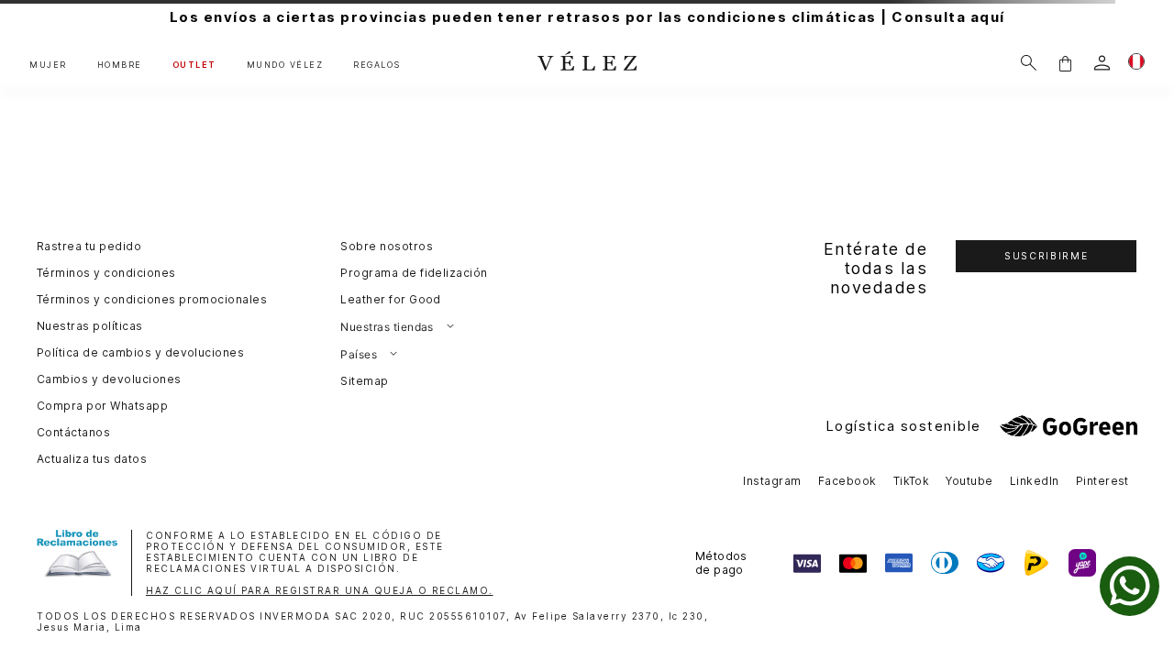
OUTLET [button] (194, 65)
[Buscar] (1028, 63)
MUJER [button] (48, 65)
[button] (1065, 63)
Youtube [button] (969, 481)
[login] (1102, 63)
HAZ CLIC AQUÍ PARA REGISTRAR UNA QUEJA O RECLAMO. (319, 590)
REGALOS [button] (377, 65)
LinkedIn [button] (1034, 481)
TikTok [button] (911, 481)
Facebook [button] (847, 481)
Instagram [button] (772, 481)
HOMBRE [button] (119, 65)
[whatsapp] (1129, 586)
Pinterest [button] (1102, 481)
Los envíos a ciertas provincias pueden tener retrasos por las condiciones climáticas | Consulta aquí (587, 17)
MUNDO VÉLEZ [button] (285, 65)
